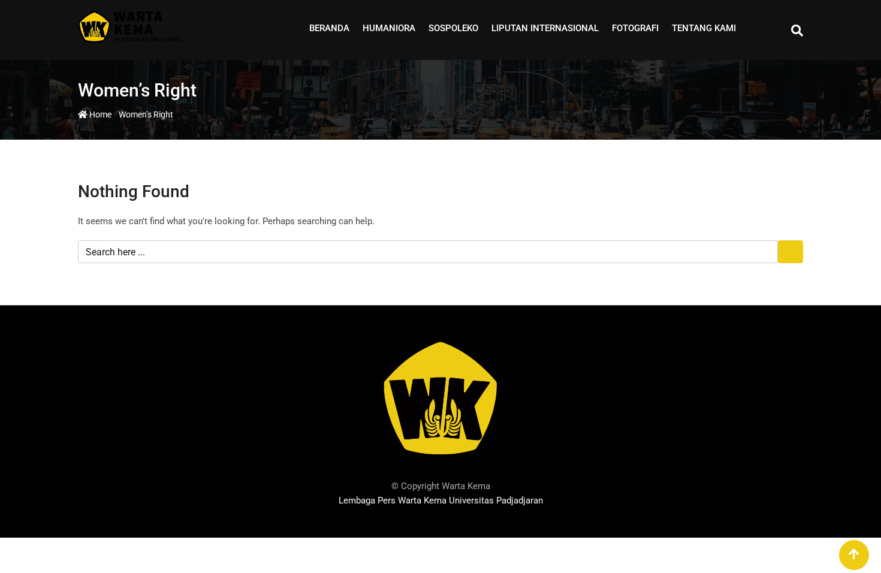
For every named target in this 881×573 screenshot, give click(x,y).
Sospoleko (453, 28)
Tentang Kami (704, 28)
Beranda (329, 28)
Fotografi (635, 28)
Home (99, 114)
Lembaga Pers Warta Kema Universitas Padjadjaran (441, 500)
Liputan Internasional (545, 28)
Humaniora (389, 28)
